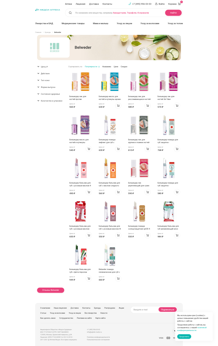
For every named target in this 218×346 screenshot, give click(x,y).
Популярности (91, 66)
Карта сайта (100, 318)
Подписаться (167, 309)
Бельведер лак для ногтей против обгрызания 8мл (77, 99)
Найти (173, 12)
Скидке (124, 66)
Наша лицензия (60, 308)
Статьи (43, 313)
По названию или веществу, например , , (112, 12)
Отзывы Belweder (50, 290)
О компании (45, 308)
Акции (121, 308)
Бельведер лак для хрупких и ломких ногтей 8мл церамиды (138, 142)
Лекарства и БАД (44, 23)
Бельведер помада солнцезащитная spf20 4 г (139, 229)
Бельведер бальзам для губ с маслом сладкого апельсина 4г (109, 186)
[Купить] (118, 106)
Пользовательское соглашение (98, 340)
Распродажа (109, 308)
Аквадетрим (119, 12)
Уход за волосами (150, 23)
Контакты (107, 4)
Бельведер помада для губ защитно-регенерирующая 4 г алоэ (169, 142)
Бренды (97, 308)
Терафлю (132, 12)
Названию (106, 66)
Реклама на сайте (84, 318)
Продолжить (184, 337)
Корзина (175, 4)
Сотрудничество (66, 318)
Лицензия (80, 4)
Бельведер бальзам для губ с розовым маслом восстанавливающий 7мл (80, 229)
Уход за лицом (124, 23)
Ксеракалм (143, 12)
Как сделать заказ (48, 318)
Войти (162, 4)
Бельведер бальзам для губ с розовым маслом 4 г (80, 186)
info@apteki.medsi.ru (94, 332)
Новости (103, 313)
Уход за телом (175, 23)
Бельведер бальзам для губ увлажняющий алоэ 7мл (168, 229)
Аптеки (68, 4)
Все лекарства (91, 313)
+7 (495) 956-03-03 (141, 4)
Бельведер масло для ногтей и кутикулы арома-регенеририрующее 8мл (110, 99)
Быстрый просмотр (80, 82)
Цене (116, 66)
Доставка (94, 4)
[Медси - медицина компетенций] (47, 9)
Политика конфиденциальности (98, 337)
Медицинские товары (73, 23)
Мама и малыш (100, 23)
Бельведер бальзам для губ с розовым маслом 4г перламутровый (110, 229)
